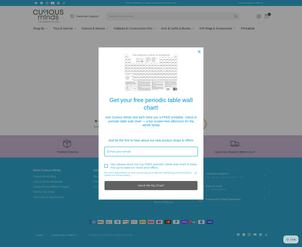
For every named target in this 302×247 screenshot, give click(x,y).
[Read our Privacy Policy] (196, 173)
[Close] (199, 51)
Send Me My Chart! (151, 185)
